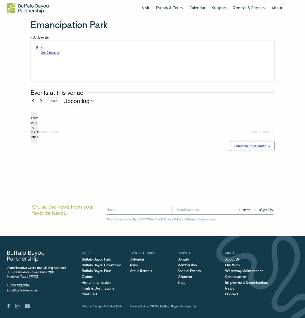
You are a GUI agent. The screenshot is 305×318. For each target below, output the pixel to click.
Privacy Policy (172, 219)
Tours (133, 265)
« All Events (39, 37)
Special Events (189, 271)
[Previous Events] (32, 100)
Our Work (232, 265)
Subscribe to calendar (250, 146)
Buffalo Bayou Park (96, 259)
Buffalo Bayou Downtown (101, 265)
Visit (145, 7)
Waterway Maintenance (244, 271)
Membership (187, 265)
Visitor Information (96, 283)
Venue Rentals (140, 271)
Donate (183, 259)
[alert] (33, 127)
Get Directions (50, 52)
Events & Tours (169, 7)
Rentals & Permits (249, 7)
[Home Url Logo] (28, 8)
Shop (181, 283)
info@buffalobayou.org (22, 290)
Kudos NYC (114, 306)
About (276, 7)
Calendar (197, 7)
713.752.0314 (20, 285)
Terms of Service (198, 219)
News (229, 288)
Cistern (87, 277)
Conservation (235, 277)
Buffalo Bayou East (96, 271)
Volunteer (184, 277)
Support (219, 7)
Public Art (89, 294)
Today (53, 100)
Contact (231, 294)
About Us (232, 259)
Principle (97, 306)
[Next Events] (41, 100)
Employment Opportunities (246, 283)
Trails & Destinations (98, 288)
